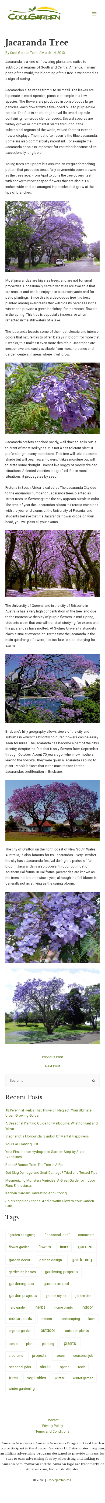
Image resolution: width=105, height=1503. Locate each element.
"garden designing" (22, 1235)
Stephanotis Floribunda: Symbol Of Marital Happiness (47, 1136)
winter (59, 1378)
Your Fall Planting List (21, 1144)
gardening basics (22, 1272)
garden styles (56, 1296)
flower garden (19, 1247)
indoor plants (20, 1318)
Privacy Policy (52, 1426)
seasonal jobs (20, 1367)
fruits (64, 1247)
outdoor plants (77, 1330)
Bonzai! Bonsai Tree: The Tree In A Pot (34, 1165)
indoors (46, 1319)
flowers (44, 1247)
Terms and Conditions (52, 1431)
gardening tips (21, 1283)
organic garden (20, 1331)
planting (48, 1344)
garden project (56, 1283)
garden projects (23, 1295)
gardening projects (61, 1271)
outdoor (48, 1330)
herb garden (18, 1307)
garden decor (19, 1260)
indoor (87, 1307)
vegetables (36, 1378)
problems (16, 1356)
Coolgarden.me (59, 1480)
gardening (82, 1259)
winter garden (83, 1378)
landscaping (70, 1319)
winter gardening (22, 1389)
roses (60, 1356)
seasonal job (83, 1356)
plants (70, 1343)
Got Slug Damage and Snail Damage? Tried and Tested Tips (51, 1173)
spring (64, 1367)
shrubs (45, 1367)
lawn (91, 1319)
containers (86, 1235)
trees (13, 1378)
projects (39, 1355)
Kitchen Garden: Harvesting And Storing (36, 1193)
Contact (53, 1420)
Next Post (52, 1066)
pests (13, 1344)
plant (30, 1344)
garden (85, 1246)
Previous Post (52, 1057)
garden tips (83, 1296)
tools (82, 1367)
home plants (63, 1307)
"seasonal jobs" (57, 1235)
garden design (50, 1260)
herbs (41, 1307)
